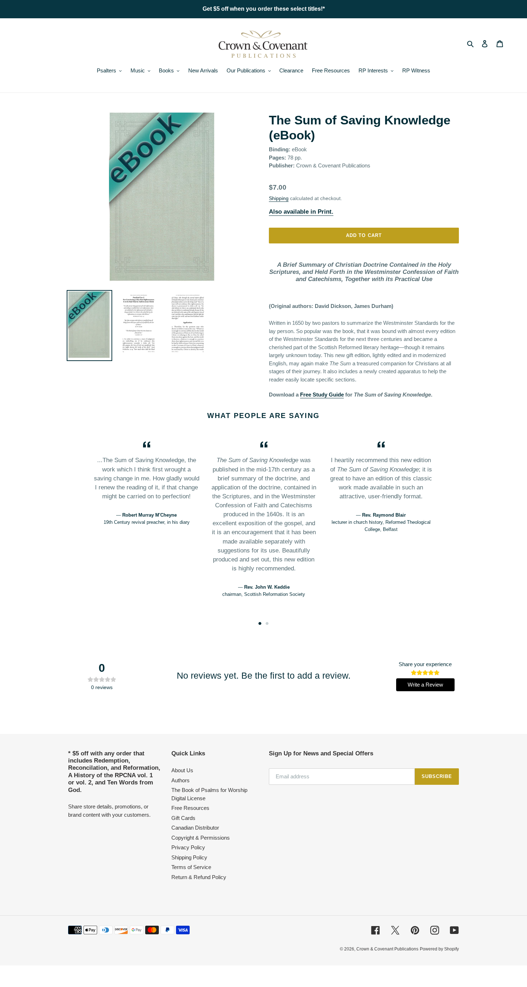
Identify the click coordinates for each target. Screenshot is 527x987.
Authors (180, 780)
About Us (182, 770)
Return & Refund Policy (198, 877)
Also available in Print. (301, 211)
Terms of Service (191, 867)
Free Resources (190, 808)
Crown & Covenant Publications (387, 949)
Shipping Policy (189, 857)
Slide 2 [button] (267, 623)
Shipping (279, 198)
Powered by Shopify (439, 949)
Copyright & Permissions (200, 838)
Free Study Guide (322, 395)
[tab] (260, 623)
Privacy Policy (188, 847)
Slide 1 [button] (260, 623)
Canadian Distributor (195, 828)
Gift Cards (183, 818)
